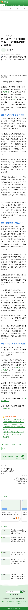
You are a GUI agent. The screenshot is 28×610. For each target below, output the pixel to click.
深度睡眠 (4, 370)
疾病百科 (24, 601)
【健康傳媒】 (6, 408)
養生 (7, 5)
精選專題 (18, 601)
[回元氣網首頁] (6, 2)
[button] (26, 5)
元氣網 (5, 36)
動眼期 (17, 367)
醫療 (19, 5)
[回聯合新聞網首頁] (2, 2)
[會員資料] (24, 2)
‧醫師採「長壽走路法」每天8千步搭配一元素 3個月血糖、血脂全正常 (13, 434)
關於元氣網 (5, 601)
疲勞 (13, 100)
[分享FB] (3, 8)
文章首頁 (13, 603)
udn (2, 36)
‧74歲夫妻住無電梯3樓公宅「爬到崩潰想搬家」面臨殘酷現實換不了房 (14, 426)
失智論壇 (13, 5)
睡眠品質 (6, 92)
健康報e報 (15, 594)
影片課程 (4, 509)
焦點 (2, 5)
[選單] (26, 2)
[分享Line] (10, 8)
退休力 (8, 603)
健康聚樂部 (11, 601)
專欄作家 (19, 603)
